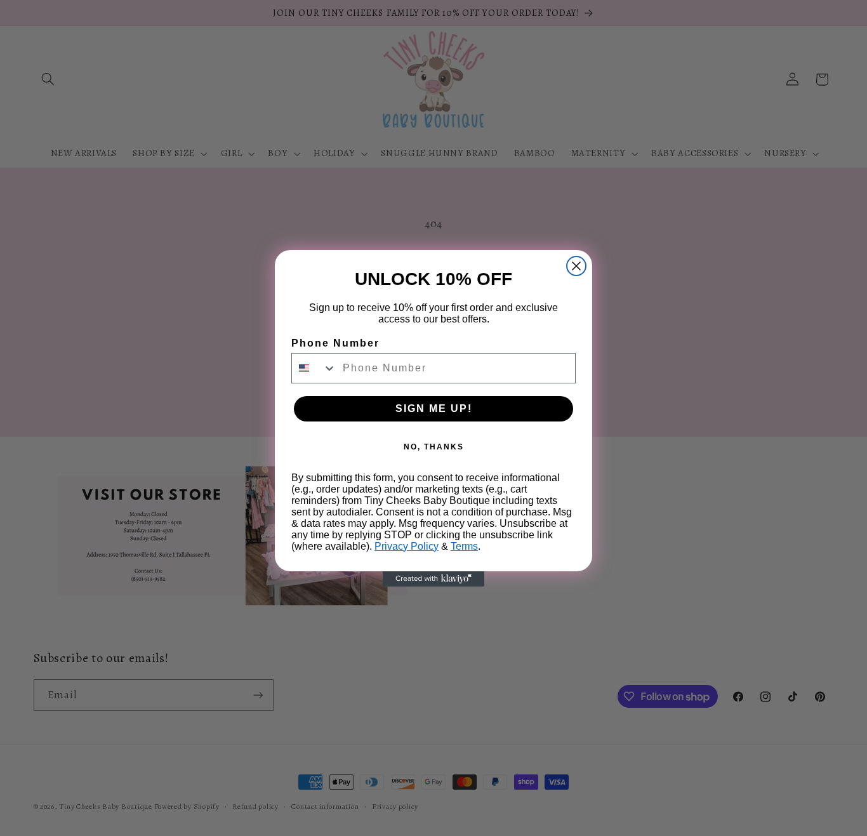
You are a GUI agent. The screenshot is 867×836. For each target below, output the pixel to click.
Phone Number (335, 343)
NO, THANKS (434, 446)
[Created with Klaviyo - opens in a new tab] (433, 579)
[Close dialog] (576, 265)
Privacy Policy (406, 546)
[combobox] (314, 368)
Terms (464, 546)
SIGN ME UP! (433, 408)
